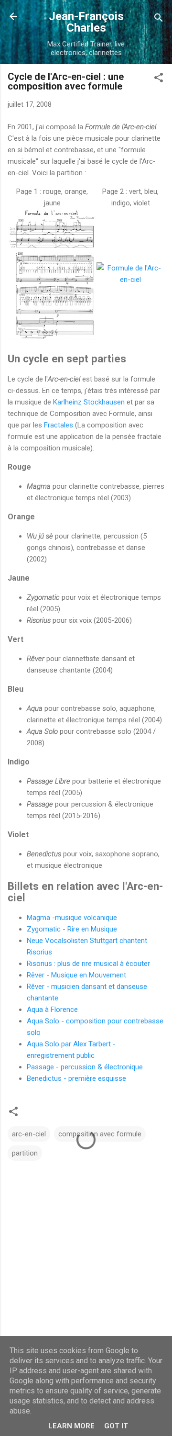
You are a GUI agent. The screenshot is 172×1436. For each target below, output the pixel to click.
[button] (158, 79)
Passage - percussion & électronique (85, 1067)
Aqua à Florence (52, 1009)
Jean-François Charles (86, 22)
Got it (116, 1426)
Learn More (71, 1426)
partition (25, 1153)
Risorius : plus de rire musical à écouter (88, 963)
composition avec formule (99, 1134)
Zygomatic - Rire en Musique (72, 929)
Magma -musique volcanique (72, 917)
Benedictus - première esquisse (76, 1078)
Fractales (58, 425)
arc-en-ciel (29, 1134)
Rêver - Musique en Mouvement (76, 975)
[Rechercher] (158, 19)
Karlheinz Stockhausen (89, 402)
